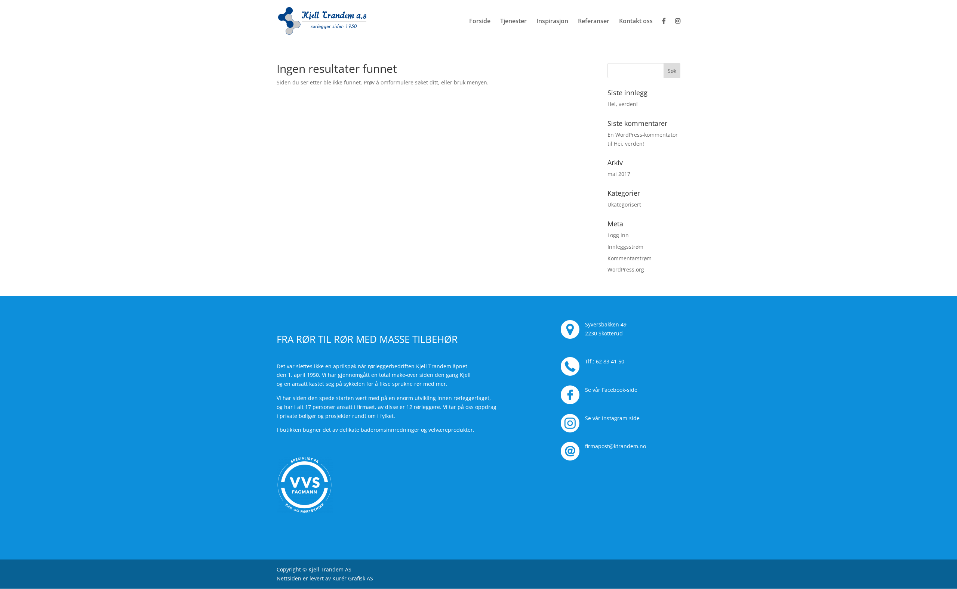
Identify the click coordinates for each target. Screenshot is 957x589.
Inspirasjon (552, 21)
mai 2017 (618, 173)
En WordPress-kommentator (642, 134)
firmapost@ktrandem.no (615, 446)
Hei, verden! (622, 104)
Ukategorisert (624, 204)
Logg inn (618, 235)
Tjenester (513, 21)
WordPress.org (625, 269)
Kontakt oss (636, 21)
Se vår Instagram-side (612, 418)
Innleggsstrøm (625, 246)
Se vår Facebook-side (611, 389)
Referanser (593, 21)
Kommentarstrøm (629, 258)
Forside (479, 21)
